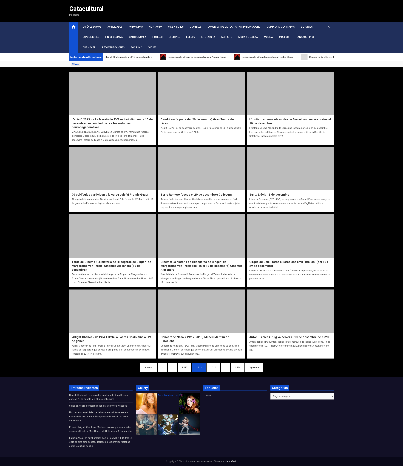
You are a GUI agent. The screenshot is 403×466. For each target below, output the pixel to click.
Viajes (152, 47)
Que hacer (89, 47)
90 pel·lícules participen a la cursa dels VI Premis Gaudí (110, 194)
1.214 (213, 367)
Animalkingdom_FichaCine (171, 395)
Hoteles (157, 37)
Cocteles (195, 26)
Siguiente (254, 367)
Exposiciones (91, 37)
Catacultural (86, 8)
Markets (226, 37)
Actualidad (136, 26)
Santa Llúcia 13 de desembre (269, 194)
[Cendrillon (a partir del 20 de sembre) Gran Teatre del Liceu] (201, 93)
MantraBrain (231, 461)
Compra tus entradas (281, 26)
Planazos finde (304, 37)
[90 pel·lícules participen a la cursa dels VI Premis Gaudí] (112, 168)
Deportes (307, 26)
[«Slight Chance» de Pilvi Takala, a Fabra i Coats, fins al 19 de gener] (112, 311)
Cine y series (176, 26)
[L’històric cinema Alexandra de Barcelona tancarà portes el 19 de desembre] (290, 93)
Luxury (190, 37)
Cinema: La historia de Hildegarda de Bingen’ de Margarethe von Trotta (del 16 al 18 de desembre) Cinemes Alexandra (201, 265)
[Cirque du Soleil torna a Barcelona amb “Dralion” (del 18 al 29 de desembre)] (290, 236)
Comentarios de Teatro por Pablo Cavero (234, 26)
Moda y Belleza (248, 37)
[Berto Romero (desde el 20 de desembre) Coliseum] (201, 168)
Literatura (208, 37)
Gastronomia (137, 37)
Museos (284, 37)
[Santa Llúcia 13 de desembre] (290, 168)
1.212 (184, 367)
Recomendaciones (113, 47)
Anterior (148, 367)
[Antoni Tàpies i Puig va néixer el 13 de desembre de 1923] (290, 311)
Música (268, 37)
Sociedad (136, 47)
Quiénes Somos (92, 26)
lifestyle (174, 37)
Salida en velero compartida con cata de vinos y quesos (98, 405)
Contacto (155, 26)
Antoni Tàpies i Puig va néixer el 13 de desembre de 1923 (289, 337)
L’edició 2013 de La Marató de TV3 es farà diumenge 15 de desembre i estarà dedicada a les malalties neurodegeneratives (112, 123)
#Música (75, 64)
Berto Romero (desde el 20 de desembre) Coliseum (196, 194)
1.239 (238, 367)
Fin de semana (114, 37)
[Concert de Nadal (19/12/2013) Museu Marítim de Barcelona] (201, 311)
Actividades (115, 26)
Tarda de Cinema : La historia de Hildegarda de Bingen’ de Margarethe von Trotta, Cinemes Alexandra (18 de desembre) (111, 265)
